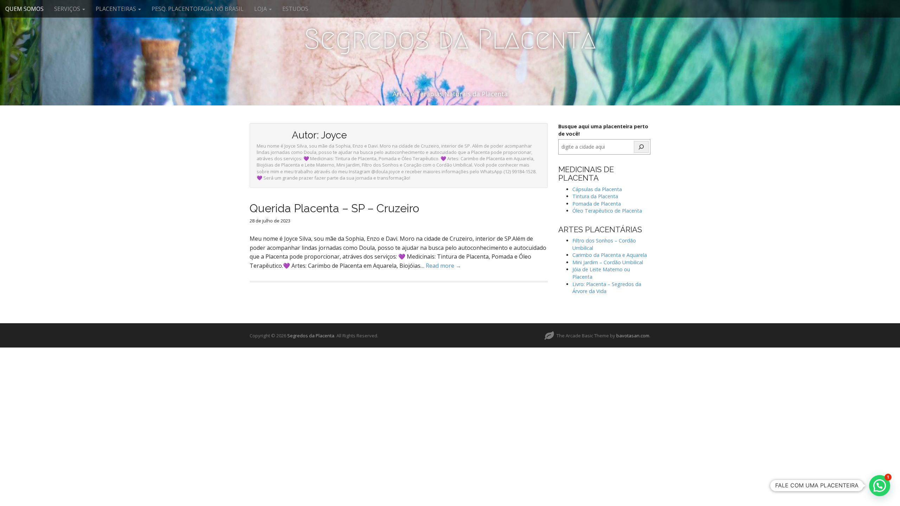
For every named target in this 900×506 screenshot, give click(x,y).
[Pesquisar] (641, 147)
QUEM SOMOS (24, 9)
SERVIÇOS (68, 9)
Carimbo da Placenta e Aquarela (609, 255)
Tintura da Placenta (595, 196)
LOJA (261, 9)
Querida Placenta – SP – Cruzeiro (334, 208)
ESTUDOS (295, 9)
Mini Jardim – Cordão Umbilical (607, 262)
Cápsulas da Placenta (597, 189)
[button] (879, 485)
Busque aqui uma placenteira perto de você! (603, 130)
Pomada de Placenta (596, 203)
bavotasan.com (632, 335)
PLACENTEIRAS (116, 9)
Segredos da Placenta (450, 39)
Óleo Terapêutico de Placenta (607, 210)
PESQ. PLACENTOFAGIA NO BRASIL (198, 9)
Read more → (443, 266)
